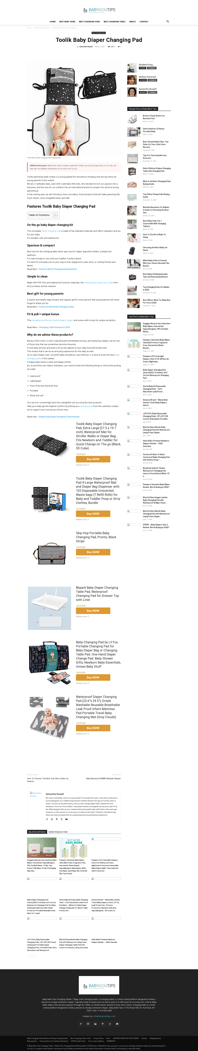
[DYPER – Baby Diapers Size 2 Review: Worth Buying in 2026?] (134, 528)
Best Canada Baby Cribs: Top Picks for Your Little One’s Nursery (155, 144)
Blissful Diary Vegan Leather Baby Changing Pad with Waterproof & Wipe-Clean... (155, 500)
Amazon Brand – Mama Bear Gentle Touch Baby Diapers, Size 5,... (155, 402)
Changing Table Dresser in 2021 (54, 327)
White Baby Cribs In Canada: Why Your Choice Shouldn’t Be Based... (156, 263)
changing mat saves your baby (98, 282)
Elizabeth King (146, 64)
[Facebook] (86, 52)
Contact (144, 21)
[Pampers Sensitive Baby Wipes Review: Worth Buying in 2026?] (134, 488)
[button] (167, 22)
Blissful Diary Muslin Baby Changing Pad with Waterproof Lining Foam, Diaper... (156, 430)
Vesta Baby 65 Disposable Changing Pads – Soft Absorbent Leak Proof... (154, 389)
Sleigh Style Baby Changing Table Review (59, 416)
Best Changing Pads (89, 21)
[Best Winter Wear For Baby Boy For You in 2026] (133, 303)
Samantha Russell (86, 47)
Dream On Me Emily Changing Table (56, 306)
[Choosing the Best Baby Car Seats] (132, 251)
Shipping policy (155, 1038)
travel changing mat (51, 231)
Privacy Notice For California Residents (54, 1041)
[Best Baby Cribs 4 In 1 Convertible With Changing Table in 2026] (132, 224)
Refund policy (32, 1041)
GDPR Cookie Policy (78, 1041)
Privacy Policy (98, 1038)
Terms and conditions (96, 1041)
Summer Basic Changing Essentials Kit (58, 269)
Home (53, 21)
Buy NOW (93, 459)
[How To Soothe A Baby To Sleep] (134, 237)
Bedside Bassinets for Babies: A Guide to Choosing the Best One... (156, 210)
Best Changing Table (114, 21)
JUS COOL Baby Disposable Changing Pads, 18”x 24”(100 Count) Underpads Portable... (156, 416)
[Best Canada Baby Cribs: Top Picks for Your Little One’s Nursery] (132, 145)
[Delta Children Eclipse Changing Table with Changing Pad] (132, 171)
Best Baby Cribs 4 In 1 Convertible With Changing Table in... (154, 223)
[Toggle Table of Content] (54, 215)
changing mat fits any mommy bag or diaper (52, 320)
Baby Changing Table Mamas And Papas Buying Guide (47, 1038)
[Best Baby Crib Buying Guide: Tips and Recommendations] (132, 277)
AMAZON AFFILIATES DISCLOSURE (126, 1038)
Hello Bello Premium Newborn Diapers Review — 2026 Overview (156, 443)
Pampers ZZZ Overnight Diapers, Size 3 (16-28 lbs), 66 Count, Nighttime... (156, 359)
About (132, 21)
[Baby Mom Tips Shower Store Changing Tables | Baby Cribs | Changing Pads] (99, 9)
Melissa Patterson (147, 77)
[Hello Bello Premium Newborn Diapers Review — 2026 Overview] (106, 927)
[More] (111, 52)
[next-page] (33, 955)
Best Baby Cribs (67, 21)
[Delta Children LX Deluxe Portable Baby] (133, 132)
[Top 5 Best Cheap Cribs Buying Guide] (132, 197)
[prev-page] (28, 955)
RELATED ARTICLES (37, 832)
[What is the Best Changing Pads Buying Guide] (132, 184)
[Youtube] (67, 819)
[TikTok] (110, 1024)
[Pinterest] (99, 52)
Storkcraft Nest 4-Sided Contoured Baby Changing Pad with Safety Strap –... (156, 457)
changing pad (86, 406)
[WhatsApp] (105, 52)
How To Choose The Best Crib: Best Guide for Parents (47, 780)
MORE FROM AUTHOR (58, 832)
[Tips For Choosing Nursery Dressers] (132, 158)
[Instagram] (53, 819)
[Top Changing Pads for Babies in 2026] (132, 290)
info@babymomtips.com (104, 1016)
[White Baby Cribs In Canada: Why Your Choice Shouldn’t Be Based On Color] (133, 264)
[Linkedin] (95, 1024)
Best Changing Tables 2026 (80, 1038)
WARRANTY (111, 1041)
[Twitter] (92, 52)
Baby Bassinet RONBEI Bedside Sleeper (103, 778)
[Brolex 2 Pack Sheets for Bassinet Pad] (132, 119)
